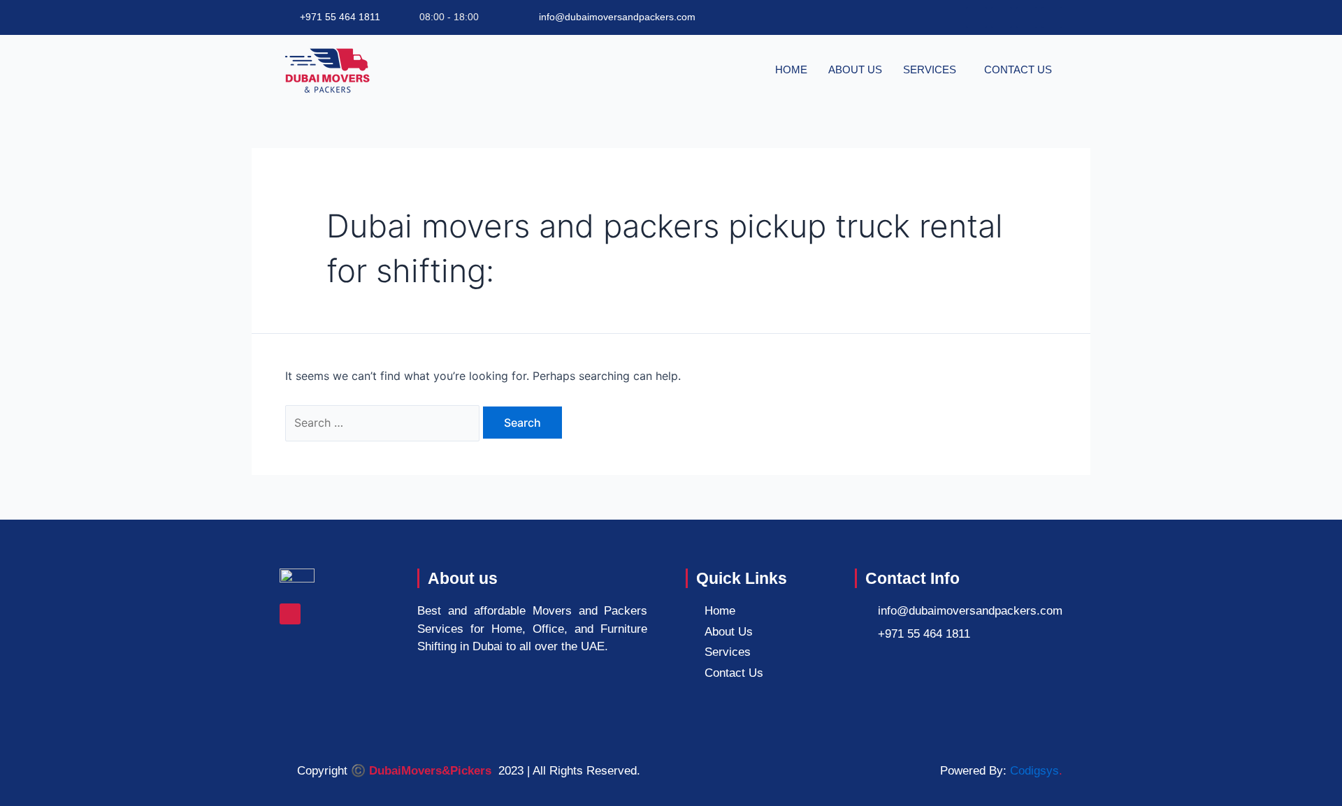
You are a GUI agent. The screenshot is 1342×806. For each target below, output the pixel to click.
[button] (933, 69)
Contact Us (1018, 69)
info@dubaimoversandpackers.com (617, 16)
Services (929, 69)
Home (791, 69)
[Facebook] (290, 613)
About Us (855, 69)
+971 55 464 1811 (340, 16)
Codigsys (1034, 770)
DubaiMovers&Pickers (430, 770)
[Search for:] (384, 423)
